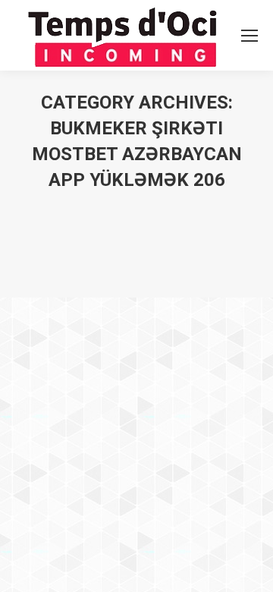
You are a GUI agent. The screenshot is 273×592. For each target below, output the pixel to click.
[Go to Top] (248, 567)
